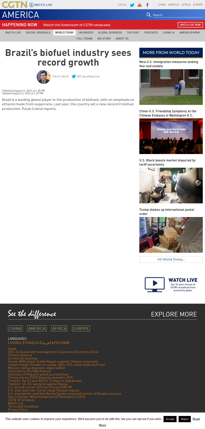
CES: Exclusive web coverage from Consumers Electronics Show (53, 352)
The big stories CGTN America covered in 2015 (40, 377)
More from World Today (171, 52)
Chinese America (20, 355)
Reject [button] (184, 419)
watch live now (190, 24)
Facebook (147, 4)
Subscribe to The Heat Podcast (29, 371)
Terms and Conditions (23, 406)
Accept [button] (170, 419)
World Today (64, 32)
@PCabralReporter (88, 76)
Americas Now (189, 32)
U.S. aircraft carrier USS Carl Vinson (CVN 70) (40, 387)
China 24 (169, 32)
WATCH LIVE (43, 5)
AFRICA (186, 4)
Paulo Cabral (60, 76)
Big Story (104, 38)
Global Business (110, 32)
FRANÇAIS (32, 343)
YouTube (139, 4)
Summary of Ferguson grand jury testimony (38, 374)
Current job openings (22, 358)
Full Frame (84, 38)
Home (12, 349)
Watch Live (13, 32)
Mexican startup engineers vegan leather (36, 368)
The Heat (133, 32)
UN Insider (85, 32)
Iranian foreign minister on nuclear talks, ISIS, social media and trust (56, 365)
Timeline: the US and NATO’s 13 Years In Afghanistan (45, 381)
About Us (122, 38)
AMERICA (173, 4)
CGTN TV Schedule (21, 400)
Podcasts (151, 32)
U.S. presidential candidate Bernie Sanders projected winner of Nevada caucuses (64, 393)
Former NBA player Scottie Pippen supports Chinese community (53, 361)
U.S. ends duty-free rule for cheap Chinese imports (43, 390)
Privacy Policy (17, 410)
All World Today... (171, 259)
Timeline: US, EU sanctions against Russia (37, 384)
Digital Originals (38, 32)
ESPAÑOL (15, 343)
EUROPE (81, 328)
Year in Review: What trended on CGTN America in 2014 (46, 397)
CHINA (162, 4)
